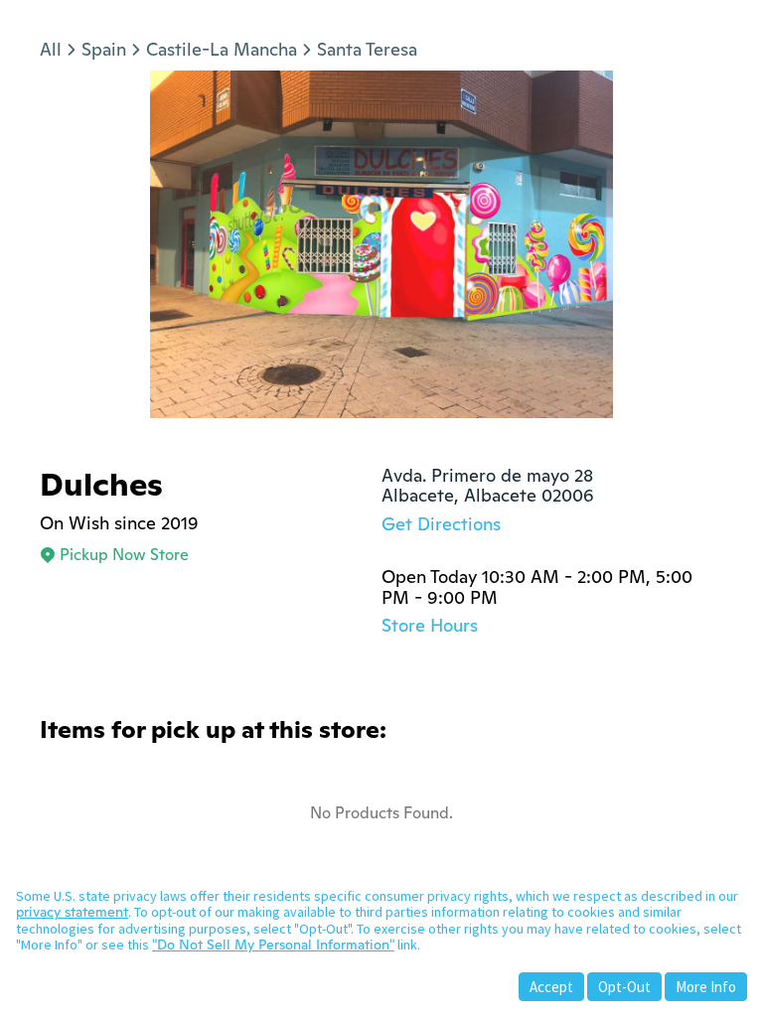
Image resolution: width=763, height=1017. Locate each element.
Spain (103, 49)
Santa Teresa (367, 49)
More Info (706, 986)
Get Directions (441, 523)
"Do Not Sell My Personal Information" (273, 944)
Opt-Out (624, 986)
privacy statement (72, 912)
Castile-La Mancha (221, 49)
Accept (551, 986)
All (51, 49)
